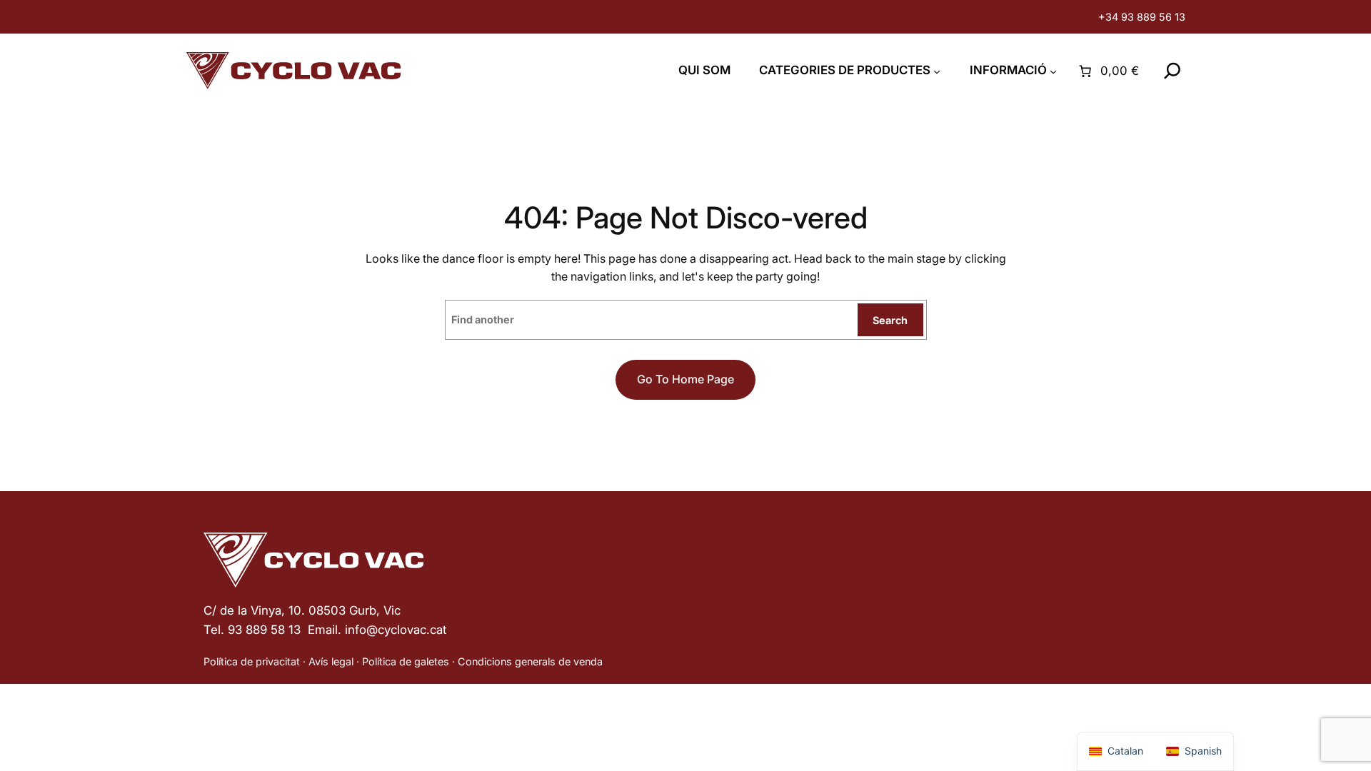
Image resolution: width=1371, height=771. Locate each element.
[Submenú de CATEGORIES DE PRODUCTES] (936, 71)
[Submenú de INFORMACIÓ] (1053, 71)
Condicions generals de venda (530, 661)
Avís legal (330, 661)
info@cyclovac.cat (395, 630)
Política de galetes (405, 661)
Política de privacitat (252, 661)
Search (890, 320)
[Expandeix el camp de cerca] (1172, 70)
